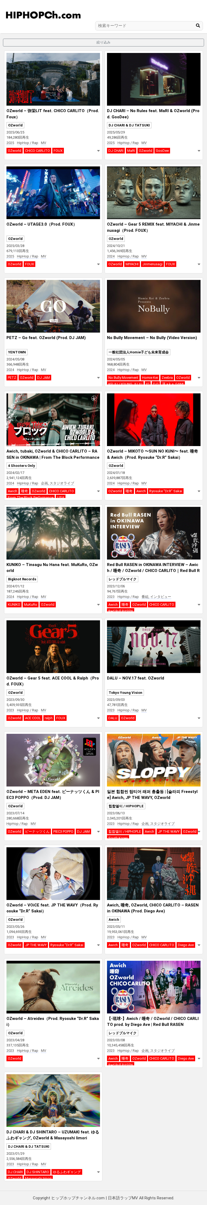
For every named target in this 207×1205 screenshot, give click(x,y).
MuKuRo (30, 604)
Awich (12, 491)
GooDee (162, 151)
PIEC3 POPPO (63, 831)
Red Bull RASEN (120, 611)
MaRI (131, 151)
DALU (112, 718)
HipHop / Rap (27, 143)
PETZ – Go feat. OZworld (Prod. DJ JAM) (46, 337)
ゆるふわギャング (67, 1172)
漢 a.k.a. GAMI (173, 384)
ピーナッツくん (37, 831)
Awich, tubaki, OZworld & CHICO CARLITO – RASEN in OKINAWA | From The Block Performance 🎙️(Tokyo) (52, 457)
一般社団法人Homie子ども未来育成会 (139, 352)
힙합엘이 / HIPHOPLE (126, 806)
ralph (49, 718)
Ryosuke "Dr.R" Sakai (165, 491)
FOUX (58, 151)
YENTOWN (17, 352)
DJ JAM (43, 378)
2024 (111, 256)
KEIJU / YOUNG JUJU (125, 384)
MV (43, 143)
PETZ (12, 378)
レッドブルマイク (123, 579)
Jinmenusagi (152, 264)
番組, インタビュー (156, 597)
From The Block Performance (30, 498)
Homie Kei (150, 378)
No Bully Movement (123, 378)
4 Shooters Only (21, 466)
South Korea (118, 838)
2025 (10, 143)
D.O (155, 384)
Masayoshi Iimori (38, 1178)
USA (60, 498)
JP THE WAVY (169, 831)
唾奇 (24, 491)
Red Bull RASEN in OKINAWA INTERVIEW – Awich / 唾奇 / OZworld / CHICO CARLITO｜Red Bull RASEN (153, 570)
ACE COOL (33, 718)
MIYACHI (132, 264)
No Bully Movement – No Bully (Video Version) (152, 337)
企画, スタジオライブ (57, 483)
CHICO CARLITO (37, 151)
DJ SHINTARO (38, 1172)
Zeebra (167, 378)
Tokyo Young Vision (125, 693)
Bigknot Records (22, 579)
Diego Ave (186, 945)
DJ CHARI (115, 151)
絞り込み (103, 42)
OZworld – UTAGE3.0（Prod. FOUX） (41, 224)
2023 (111, 597)
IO (147, 384)
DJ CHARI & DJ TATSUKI (129, 125)
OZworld (15, 125)
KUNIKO (14, 604)
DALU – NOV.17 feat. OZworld (135, 678)
